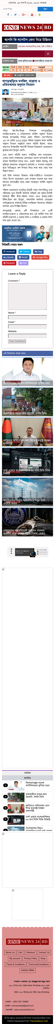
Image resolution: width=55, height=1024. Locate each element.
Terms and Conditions (38, 964)
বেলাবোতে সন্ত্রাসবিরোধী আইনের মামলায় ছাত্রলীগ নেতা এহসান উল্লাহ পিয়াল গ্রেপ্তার (24, 532)
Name (12, 312)
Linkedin (9, 257)
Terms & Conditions (15, 964)
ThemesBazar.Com (39, 1021)
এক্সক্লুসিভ (20, 75)
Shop (43, 958)
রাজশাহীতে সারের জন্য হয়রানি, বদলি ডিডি (25, 413)
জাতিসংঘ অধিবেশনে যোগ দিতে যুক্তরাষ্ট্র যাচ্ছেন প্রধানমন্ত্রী (27, 442)
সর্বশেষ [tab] (27, 772)
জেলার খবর (29, 75)
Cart (20, 952)
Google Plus (42, 257)
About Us (10, 952)
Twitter (26, 251)
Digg (39, 251)
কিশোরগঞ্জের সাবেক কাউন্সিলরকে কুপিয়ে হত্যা (26, 383)
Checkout (30, 952)
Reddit (24, 257)
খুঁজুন (45, 9)
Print (24, 263)
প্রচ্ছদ (8, 75)
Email (11, 322)
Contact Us (44, 952)
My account (14, 958)
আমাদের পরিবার (27, 970)
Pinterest (10, 263)
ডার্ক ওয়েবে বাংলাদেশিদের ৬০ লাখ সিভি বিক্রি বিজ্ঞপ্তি (26, 472)
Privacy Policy (30, 958)
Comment (14, 280)
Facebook (10, 251)
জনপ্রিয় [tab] (27, 778)
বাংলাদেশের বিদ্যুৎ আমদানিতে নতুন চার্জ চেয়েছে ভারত (24, 502)
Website (12, 331)
